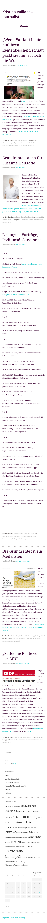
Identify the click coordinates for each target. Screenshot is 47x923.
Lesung (21, 536)
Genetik (7, 823)
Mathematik (34, 836)
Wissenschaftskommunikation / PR (15, 786)
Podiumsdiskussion (30, 536)
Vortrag (23, 539)
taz (28, 732)
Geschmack (12, 823)
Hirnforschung (22, 827)
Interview (5, 145)
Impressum (6, 918)
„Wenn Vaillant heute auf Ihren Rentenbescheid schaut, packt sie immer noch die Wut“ (23, 50)
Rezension (37, 857)
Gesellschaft (30, 143)
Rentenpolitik (23, 140)
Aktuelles (15, 140)
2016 (23, 101)
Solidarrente (31, 145)
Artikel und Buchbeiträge (26, 217)
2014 (15, 101)
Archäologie (17, 806)
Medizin (16, 841)
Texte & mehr (6, 220)
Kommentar (30, 740)
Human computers (31, 827)
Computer (35, 811)
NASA (24, 842)
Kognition (19, 832)
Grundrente (38, 143)
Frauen (23, 143)
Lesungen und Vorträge (20, 533)
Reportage (30, 857)
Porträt (31, 220)
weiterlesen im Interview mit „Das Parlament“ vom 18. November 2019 (23, 627)
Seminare (8, 793)
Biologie (10, 810)
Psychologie (22, 846)
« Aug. (7, 906)
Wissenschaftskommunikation (16, 865)
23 (39, 892)
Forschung (8, 789)
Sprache (18, 862)
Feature (16, 817)
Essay (6, 817)
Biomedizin (21, 811)
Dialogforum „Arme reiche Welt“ (14, 294)
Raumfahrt (31, 846)
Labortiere (33, 832)
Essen (10, 817)
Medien (7, 842)
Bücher (7, 775)
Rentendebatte (13, 145)
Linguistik (12, 837)
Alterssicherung (7, 143)
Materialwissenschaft (21, 837)
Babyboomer (17, 143)
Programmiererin (14, 846)
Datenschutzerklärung (18, 918)
